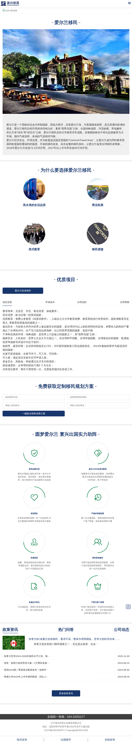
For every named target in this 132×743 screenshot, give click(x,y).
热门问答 (66, 629)
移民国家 (13, 11)
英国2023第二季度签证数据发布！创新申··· (26, 670)
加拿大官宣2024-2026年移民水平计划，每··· (27, 656)
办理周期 (124, 302)
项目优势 (7, 302)
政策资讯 (10, 629)
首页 (7, 11)
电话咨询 (22, 739)
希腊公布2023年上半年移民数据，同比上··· (26, 676)
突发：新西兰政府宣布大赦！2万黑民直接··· (26, 663)
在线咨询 (110, 739)
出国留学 (66, 739)
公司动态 (121, 629)
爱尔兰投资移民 (23, 290)
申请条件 (50, 302)
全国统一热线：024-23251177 (66, 716)
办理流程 (81, 302)
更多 (66, 693)
